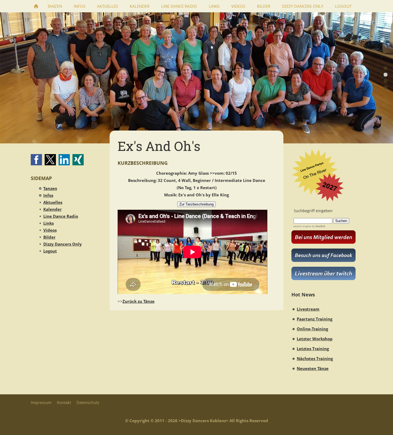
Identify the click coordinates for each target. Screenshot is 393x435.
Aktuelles (52, 202)
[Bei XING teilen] (78, 159)
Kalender (52, 209)
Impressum (41, 402)
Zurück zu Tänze (138, 301)
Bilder (49, 237)
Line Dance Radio (60, 216)
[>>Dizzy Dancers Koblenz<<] (36, 6)
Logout (50, 251)
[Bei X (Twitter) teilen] (50, 159)
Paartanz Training (314, 319)
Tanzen (50, 188)
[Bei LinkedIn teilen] (64, 159)
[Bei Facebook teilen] (36, 159)
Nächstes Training (315, 358)
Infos (48, 195)
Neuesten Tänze (313, 368)
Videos (50, 230)
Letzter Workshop (315, 338)
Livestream (308, 309)
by (318, 226)
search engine (302, 226)
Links (48, 223)
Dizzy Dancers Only (62, 244)
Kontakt (64, 402)
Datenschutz (87, 402)
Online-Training (312, 328)
